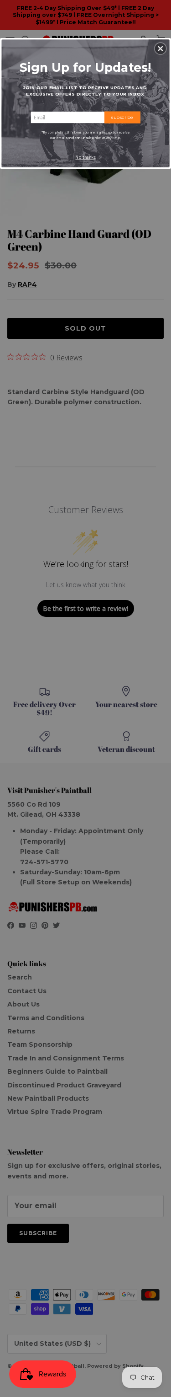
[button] (160, 48)
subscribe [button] (122, 117)
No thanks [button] (85, 157)
